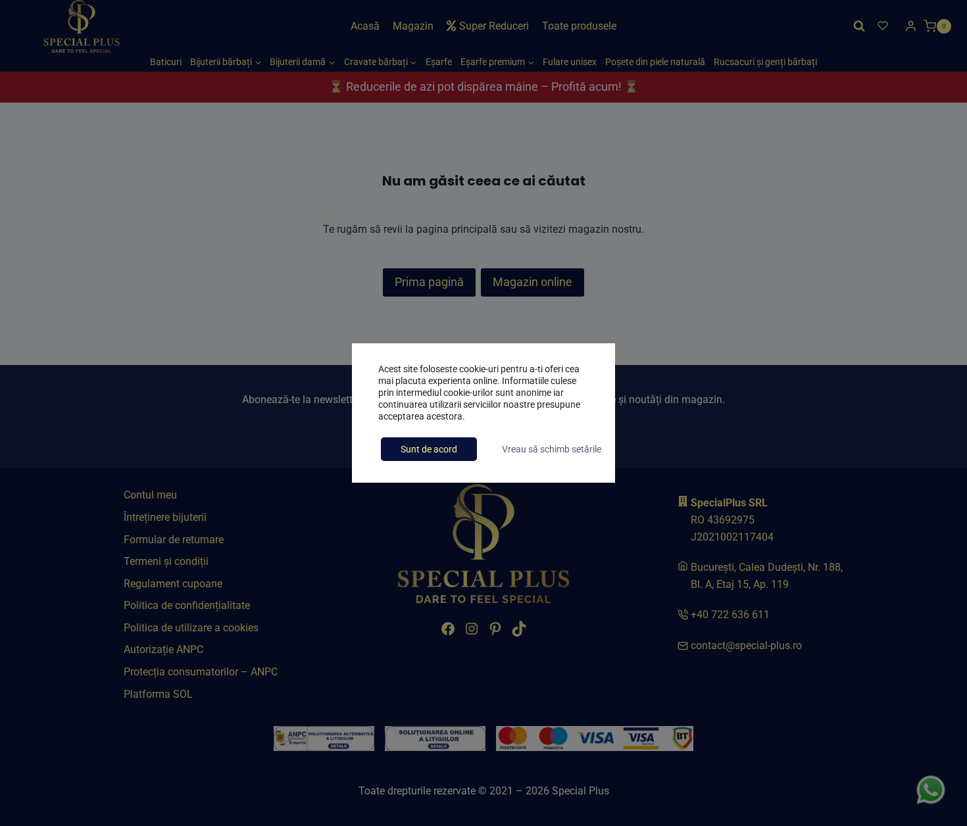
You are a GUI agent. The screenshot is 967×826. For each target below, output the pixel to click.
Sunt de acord (429, 449)
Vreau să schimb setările (551, 449)
